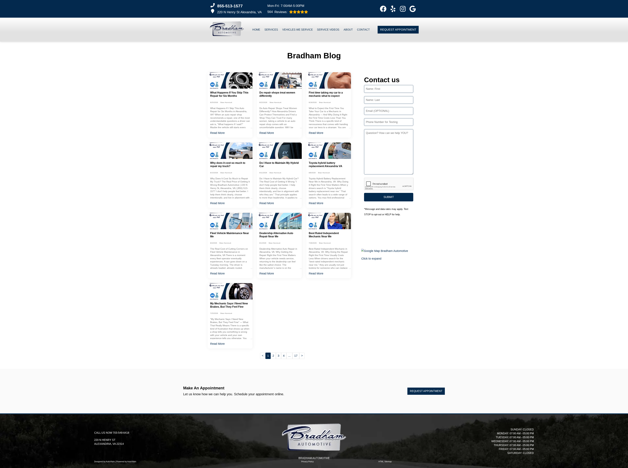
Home (256, 29)
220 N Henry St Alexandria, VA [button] (239, 12)
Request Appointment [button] (398, 29)
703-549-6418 (121, 432)
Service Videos (328, 29)
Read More (217, 133)
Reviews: (277, 12)
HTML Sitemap (385, 461)
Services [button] (271, 29)
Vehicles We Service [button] (297, 29)
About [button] (348, 29)
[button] (383, 9)
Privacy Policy (307, 461)
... (289, 355)
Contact (363, 29)
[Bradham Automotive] (226, 29)
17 (295, 355)
